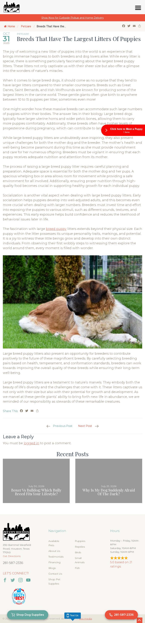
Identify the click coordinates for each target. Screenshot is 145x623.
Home (11, 26)
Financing (54, 562)
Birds (78, 552)
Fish (77, 568)
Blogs (52, 568)
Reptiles (80, 546)
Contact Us (55, 573)
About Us (54, 551)
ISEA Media (85, 618)
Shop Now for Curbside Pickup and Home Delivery (72, 17)
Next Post (85, 426)
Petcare (26, 26)
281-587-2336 (13, 563)
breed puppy (56, 229)
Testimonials (55, 556)
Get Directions (12, 556)
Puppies (80, 541)
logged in (31, 443)
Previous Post (62, 426)
